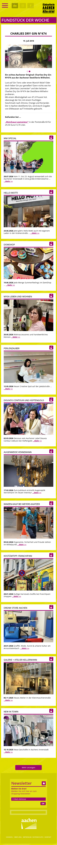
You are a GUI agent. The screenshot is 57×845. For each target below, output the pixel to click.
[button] (7, 58)
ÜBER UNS (17, 837)
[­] (5, 5)
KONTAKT (48, 837)
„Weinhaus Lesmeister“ (16, 122)
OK (43, 803)
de (15, 5)
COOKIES (9, 837)
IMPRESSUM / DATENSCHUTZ (33, 837)
